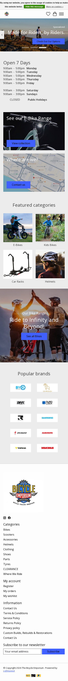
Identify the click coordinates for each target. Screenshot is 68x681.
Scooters (8, 534)
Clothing (8, 549)
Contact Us (10, 608)
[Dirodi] (47, 388)
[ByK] (20, 388)
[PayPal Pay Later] (38, 676)
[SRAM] (47, 433)
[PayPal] (28, 676)
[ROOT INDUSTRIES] (20, 418)
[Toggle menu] (61, 14)
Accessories (10, 539)
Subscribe (53, 651)
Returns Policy (12, 623)
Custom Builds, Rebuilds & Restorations (27, 633)
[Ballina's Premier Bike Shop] (6, 14)
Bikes (6, 529)
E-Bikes (17, 245)
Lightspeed (9, 670)
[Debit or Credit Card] (33, 676)
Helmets (50, 281)
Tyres (6, 564)
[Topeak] (20, 448)
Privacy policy (11, 628)
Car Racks (18, 281)
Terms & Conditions (15, 613)
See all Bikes (34, 336)
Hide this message (34, 7)
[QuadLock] (47, 403)
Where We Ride (12, 574)
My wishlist (10, 596)
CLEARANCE (10, 569)
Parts (6, 559)
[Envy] (20, 403)
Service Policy (11, 618)
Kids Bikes (50, 245)
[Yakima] (47, 448)
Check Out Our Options (48, 41)
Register (8, 586)
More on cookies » (54, 7)
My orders (9, 591)
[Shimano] (47, 418)
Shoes (7, 554)
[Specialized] (20, 433)
